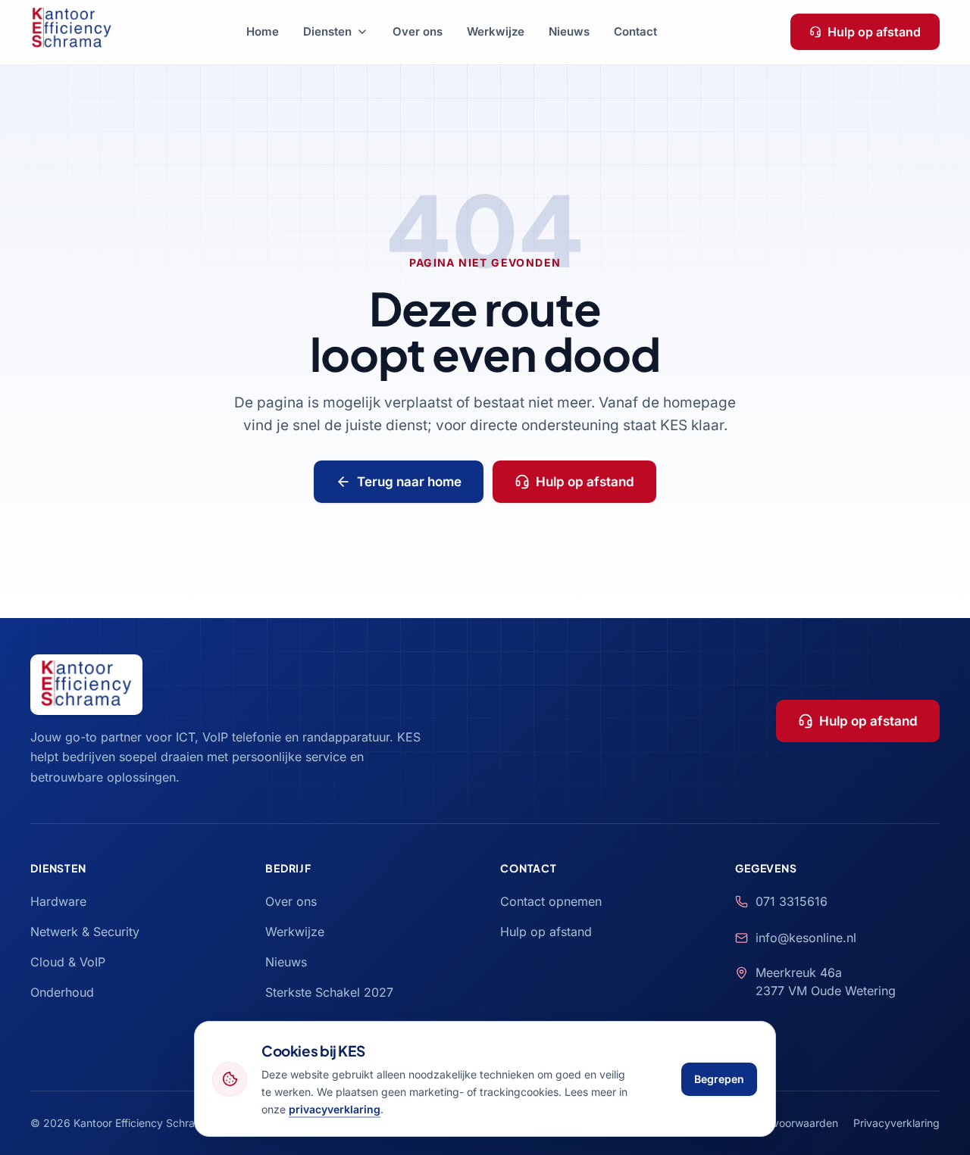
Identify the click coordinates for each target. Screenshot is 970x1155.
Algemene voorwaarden (779, 1122)
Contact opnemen (551, 901)
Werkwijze (495, 31)
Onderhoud (62, 992)
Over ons (418, 31)
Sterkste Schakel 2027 (329, 992)
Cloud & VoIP (67, 961)
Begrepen (719, 1078)
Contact (635, 31)
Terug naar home (409, 481)
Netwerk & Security (84, 931)
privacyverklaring (334, 1109)
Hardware (58, 901)
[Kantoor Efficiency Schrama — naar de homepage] (71, 31)
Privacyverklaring (896, 1122)
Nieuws (569, 31)
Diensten (327, 31)
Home (262, 31)
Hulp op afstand (874, 31)
